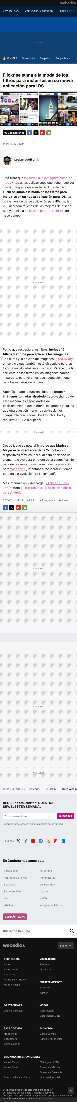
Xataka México (12, 1062)
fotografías (48, 500)
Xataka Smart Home (15, 979)
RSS (48, 840)
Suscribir (65, 816)
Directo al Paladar (13, 1010)
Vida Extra (45, 969)
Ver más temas (15, 916)
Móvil (20, 500)
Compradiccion (12, 1043)
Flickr (32, 500)
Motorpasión (47, 1010)
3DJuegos (45, 964)
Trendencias (11, 1033)
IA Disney (51, 788)
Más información (42, 1098)
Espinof (44, 992)
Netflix (43, 898)
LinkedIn (63, 840)
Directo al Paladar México (18, 1077)
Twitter (35, 132)
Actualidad (46, 870)
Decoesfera (10, 1038)
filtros (64, 500)
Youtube (33, 840)
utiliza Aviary (64, 359)
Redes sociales (12, 891)
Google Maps (63, 58)
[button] (26, 159)
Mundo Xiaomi (12, 984)
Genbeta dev (47, 884)
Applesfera (10, 974)
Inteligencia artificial (15, 877)
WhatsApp (10, 905)
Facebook (29, 132)
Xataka (7, 964)
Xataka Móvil (11, 969)
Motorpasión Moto (50, 1015)
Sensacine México (50, 1067)
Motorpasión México (51, 1077)
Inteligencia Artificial (51, 905)
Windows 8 (18, 469)
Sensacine (45, 987)
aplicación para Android (42, 211)
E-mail (48, 132)
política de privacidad (51, 823)
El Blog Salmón (48, 1033)
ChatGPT (12, 58)
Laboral (44, 891)
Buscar (72, 931)
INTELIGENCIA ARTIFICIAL (39, 11)
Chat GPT (35, 788)
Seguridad (10, 884)
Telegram (41, 840)
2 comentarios (16, 132)
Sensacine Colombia (51, 1072)
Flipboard (42, 132)
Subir (63, 945)
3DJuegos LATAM (49, 1062)
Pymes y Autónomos (51, 1038)
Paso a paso (11, 870)
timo (6, 898)
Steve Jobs (28, 58)
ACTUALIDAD (11, 11)
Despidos (45, 58)
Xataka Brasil (11, 1067)
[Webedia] (68, 3)
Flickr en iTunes (57, 483)
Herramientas (47, 877)
